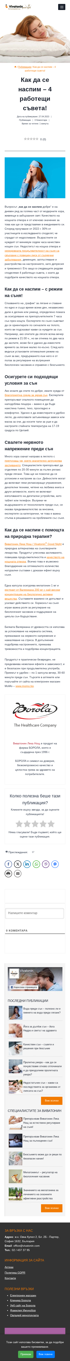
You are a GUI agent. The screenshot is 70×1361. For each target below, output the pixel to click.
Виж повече (45, 1354)
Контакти (10, 1278)
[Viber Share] (45, 864)
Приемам (25, 1354)
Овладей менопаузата (24, 1315)
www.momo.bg (25, 686)
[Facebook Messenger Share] (55, 864)
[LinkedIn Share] (27, 864)
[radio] (19, 824)
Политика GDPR (15, 1272)
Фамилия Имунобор (23, 1310)
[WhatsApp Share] (36, 864)
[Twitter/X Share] (17, 864)
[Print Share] (8, 873)
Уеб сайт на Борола (22, 1305)
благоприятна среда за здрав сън (26, 395)
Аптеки (9, 1267)
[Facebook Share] (8, 864)
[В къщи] (15, 67)
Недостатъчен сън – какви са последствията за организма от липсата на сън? (41, 1086)
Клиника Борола (20, 1300)
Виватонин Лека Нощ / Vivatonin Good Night (33, 544)
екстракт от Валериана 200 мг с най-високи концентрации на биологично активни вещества (32, 594)
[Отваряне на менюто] (61, 7)
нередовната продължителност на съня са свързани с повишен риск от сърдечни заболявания (32, 255)
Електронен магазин (23, 1295)
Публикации (25, 120)
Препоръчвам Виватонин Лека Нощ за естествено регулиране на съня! (41, 1122)
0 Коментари (41, 120)
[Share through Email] (17, 873)
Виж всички (52, 1100)
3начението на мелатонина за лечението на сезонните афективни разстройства (40, 1194)
